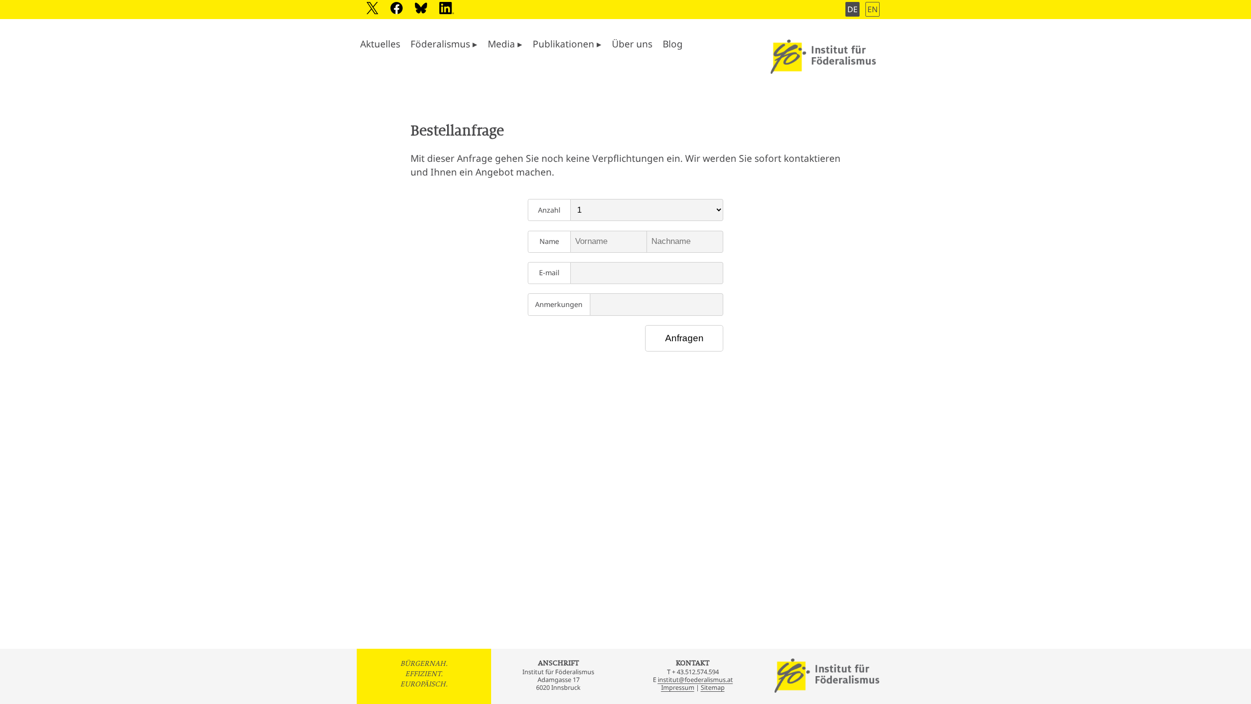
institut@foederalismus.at (695, 679)
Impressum (677, 687)
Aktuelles (380, 43)
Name (549, 241)
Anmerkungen (558, 304)
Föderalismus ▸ (443, 43)
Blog (673, 43)
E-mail (549, 272)
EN (872, 9)
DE (852, 9)
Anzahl (549, 210)
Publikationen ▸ (567, 43)
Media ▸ (505, 43)
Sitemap (713, 687)
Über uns (632, 43)
